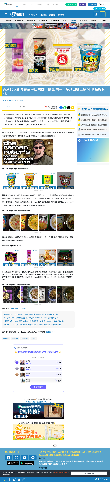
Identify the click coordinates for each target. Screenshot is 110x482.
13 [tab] (54, 28)
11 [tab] (59, 26)
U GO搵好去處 (100, 9)
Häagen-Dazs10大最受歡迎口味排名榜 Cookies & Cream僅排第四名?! (31, 317)
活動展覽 (42, 451)
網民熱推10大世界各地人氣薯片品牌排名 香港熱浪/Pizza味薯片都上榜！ (32, 314)
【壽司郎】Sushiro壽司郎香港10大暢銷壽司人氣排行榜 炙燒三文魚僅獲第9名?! (34, 321)
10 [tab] (57, 26)
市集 (49, 451)
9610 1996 (50, 332)
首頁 (4, 100)
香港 (34, 338)
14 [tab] (57, 28)
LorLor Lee (10, 106)
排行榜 (6, 338)
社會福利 (75, 454)
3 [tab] (54, 23)
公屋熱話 (43, 15)
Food (31, 5)
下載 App (93, 4)
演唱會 (8, 20)
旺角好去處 (43, 454)
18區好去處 (104, 20)
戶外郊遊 (66, 454)
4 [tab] (57, 23)
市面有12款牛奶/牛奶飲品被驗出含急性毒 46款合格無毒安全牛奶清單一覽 (32, 324)
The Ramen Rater (18, 308)
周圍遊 (93, 20)
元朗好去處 (86, 451)
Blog (47, 5)
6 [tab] (61, 23)
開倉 (54, 451)
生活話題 (12, 100)
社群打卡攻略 (72, 4)
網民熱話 (42, 461)
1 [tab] (50, 23)
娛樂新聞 (52, 15)
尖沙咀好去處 (62, 451)
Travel (24, 5)
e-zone (55, 5)
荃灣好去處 (96, 451)
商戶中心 (82, 4)
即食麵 (15, 338)
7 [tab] (50, 26)
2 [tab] (52, 23)
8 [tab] (52, 26)
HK (17, 5)
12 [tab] (61, 26)
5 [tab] (59, 23)
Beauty (39, 5)
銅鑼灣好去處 (75, 451)
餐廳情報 (58, 454)
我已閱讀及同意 (89, 473)
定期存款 (61, 15)
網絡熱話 (25, 338)
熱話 (21, 100)
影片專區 (83, 20)
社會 (51, 454)
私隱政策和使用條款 (60, 472)
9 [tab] (54, 26)
